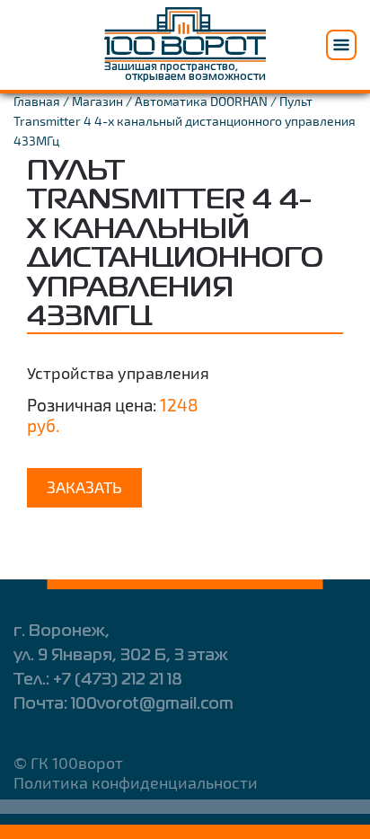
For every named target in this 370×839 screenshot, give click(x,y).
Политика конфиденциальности (135, 782)
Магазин (97, 101)
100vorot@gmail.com (152, 704)
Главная (36, 101)
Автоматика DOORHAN (201, 101)
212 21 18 (117, 680)
